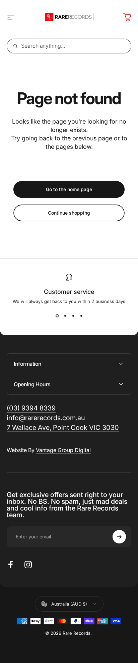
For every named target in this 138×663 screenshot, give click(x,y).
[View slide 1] (57, 316)
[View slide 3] (73, 316)
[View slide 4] (81, 316)
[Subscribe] (119, 536)
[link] (63, 428)
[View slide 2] (65, 316)
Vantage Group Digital (63, 450)
